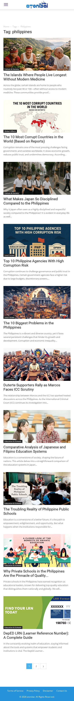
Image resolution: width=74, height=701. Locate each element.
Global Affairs (10, 131)
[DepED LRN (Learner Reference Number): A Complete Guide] (37, 612)
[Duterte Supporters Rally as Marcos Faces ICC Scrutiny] (37, 364)
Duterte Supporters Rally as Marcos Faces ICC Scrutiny (31, 387)
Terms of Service (15, 690)
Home (6, 26)
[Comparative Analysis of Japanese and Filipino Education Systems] (37, 426)
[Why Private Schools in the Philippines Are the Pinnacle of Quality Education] (37, 550)
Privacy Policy (33, 690)
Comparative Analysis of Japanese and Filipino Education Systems (34, 449)
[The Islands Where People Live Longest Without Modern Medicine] (37, 54)
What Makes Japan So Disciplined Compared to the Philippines (30, 201)
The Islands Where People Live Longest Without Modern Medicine (34, 77)
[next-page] (43, 666)
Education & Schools (12, 441)
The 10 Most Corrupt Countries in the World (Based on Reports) (33, 139)
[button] (5, 4)
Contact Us (61, 690)
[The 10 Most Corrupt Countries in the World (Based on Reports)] (37, 116)
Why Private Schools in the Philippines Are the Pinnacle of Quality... (34, 573)
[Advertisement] (37, 16)
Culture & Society (11, 69)
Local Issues (9, 255)
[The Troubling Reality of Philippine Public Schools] (37, 488)
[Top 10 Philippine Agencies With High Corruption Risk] (37, 240)
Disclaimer (48, 690)
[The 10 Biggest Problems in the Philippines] (37, 302)
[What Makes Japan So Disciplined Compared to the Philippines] (37, 178)
